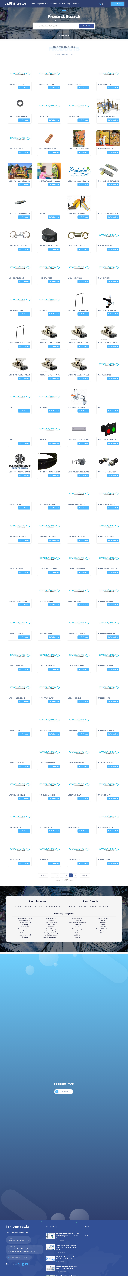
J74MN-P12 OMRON (16, 633)
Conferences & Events (25, 929)
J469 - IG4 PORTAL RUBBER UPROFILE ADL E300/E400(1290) (29, 343)
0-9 (16, 906)
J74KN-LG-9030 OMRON (76, 569)
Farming (51, 920)
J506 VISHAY (43, 439)
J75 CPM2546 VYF (74, 795)
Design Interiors (25, 933)
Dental (25, 931)
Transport (103, 931)
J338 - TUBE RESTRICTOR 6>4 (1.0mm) (52, 149)
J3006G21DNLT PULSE (17, 84)
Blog (68, 4)
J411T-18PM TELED (45, 278)
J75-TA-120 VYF (14, 860)
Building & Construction (25, 918)
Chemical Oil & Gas (25, 923)
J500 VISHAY (43, 407)
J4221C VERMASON (75, 278)
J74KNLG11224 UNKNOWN (18, 601)
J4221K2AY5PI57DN (105, 278)
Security (103, 927)
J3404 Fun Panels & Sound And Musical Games (55, 181)
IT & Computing (77, 920)
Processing (103, 923)
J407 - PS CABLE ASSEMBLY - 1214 (80, 246)
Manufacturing (77, 929)
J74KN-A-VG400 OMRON (47, 504)
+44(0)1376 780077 (21, 1257)
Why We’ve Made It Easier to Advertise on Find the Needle (65, 1258)
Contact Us (75, 4)
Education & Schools (25, 935)
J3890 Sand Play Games (76, 213)
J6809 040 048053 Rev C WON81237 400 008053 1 (26, 472)
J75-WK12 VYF (44, 860)
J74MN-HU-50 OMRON (105, 601)
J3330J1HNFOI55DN (16, 149)
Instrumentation (77, 918)
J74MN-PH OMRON (74, 698)
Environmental (51, 918)
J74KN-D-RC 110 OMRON (47, 536)
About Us (62, 4)
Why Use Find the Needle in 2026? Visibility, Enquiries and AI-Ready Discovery (67, 1236)
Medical (76, 933)
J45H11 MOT (43, 310)
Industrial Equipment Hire (51, 937)
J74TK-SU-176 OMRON (105, 763)
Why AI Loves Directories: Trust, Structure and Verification (66, 1267)
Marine (77, 931)
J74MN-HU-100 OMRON (76, 601)
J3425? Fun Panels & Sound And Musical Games (84, 181)
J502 (99, 407)
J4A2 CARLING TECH (105, 375)
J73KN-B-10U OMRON (16, 504)
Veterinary (103, 933)
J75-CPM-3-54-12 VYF (105, 827)
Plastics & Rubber (103, 918)
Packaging (77, 937)
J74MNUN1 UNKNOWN (76, 763)
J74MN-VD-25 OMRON (16, 763)
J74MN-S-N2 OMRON (46, 730)
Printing (103, 920)
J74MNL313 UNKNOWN (47, 763)
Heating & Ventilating (51, 933)
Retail (103, 925)
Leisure (77, 927)
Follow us (88, 1236)
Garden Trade (51, 925)
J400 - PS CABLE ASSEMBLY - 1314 (21, 246)
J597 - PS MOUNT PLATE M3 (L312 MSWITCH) (84, 439)
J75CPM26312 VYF (74, 860)
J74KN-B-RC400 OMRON (76, 504)
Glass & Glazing (51, 929)
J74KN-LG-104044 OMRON (48, 569)
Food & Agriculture (51, 923)
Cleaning (25, 925)
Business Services (25, 920)
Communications (25, 927)
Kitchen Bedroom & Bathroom (77, 923)
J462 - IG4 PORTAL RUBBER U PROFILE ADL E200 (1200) (87, 310)
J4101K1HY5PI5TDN (105, 246)
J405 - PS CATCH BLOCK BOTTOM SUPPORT (54, 246)
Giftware (51, 927)
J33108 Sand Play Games (106, 116)
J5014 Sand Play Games (76, 407)
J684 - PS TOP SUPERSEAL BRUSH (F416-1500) (55, 472)
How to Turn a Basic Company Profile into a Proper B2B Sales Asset (66, 1247)
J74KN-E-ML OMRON (16, 569)
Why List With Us (42, 4)
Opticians (77, 935)
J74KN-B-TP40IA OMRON (106, 504)
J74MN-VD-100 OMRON (106, 730)
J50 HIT (11, 407)
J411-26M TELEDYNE (16, 278)
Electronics (25, 937)
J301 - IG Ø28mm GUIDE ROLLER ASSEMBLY (24, 116)
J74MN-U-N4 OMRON (75, 730)
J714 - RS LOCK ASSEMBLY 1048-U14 (81, 472)
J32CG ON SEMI (73, 116)
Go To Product (24, 88)
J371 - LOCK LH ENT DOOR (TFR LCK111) (23, 213)
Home (33, 4)
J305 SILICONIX (44, 116)
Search (85, 26)
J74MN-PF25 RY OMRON (76, 633)
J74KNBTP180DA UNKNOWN (107, 569)
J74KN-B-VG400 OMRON (17, 536)
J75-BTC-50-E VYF (74, 827)
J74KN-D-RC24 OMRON (106, 536)
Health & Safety (51, 931)
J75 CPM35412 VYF (104, 795)
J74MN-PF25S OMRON (76, 666)
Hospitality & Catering (51, 935)
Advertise (53, 4)
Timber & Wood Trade (103, 929)
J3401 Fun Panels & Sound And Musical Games (84, 149)
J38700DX (42, 213)
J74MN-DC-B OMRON (46, 601)
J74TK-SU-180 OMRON (17, 795)
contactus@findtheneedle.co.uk (18, 1240)
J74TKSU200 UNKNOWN (47, 795)
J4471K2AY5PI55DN (16, 310)
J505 (10, 439)
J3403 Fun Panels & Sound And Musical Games (25, 181)
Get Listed (64, 1092)
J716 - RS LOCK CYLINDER (107, 472)
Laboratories (77, 925)
